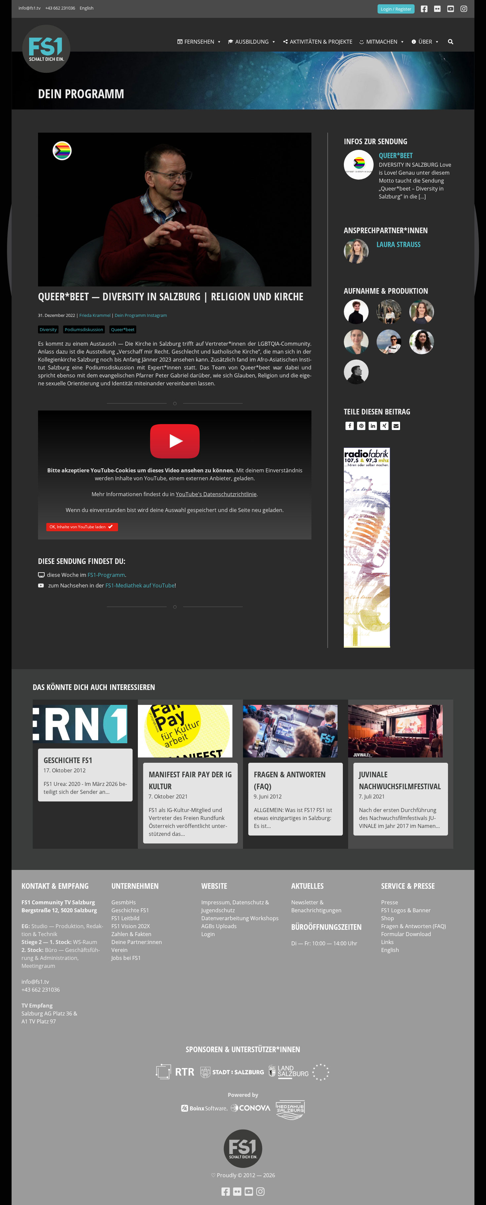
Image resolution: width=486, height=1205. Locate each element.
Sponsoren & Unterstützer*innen (243, 1049)
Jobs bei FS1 (126, 958)
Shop (387, 918)
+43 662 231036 (60, 8)
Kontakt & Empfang (55, 885)
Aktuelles (307, 885)
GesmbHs (123, 902)
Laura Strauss (399, 244)
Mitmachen (381, 41)
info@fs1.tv (30, 8)
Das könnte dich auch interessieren (94, 686)
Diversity (48, 329)
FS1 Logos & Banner (406, 910)
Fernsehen (199, 41)
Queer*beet (123, 329)
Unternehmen (135, 885)
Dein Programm (130, 315)
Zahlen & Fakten (131, 934)
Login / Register (396, 9)
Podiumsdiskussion (84, 329)
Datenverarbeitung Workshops (240, 918)
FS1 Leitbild (125, 918)
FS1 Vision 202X (130, 926)
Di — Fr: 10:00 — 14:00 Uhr (324, 943)
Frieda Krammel (94, 315)
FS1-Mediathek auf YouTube (140, 585)
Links (387, 942)
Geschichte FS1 (130, 910)
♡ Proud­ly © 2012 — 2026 (243, 1175)
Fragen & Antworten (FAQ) (413, 926)
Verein (119, 950)
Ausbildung (252, 41)
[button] (349, 426)
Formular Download (406, 934)
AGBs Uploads (219, 926)
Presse (389, 902)
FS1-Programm (106, 575)
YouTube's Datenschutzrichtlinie (216, 494)
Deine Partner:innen (136, 942)
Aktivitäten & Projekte (321, 41)
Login (208, 934)
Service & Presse (408, 885)
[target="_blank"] (463, 9)
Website (214, 885)
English (87, 8)
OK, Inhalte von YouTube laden (77, 526)
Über (425, 41)
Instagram (157, 315)
